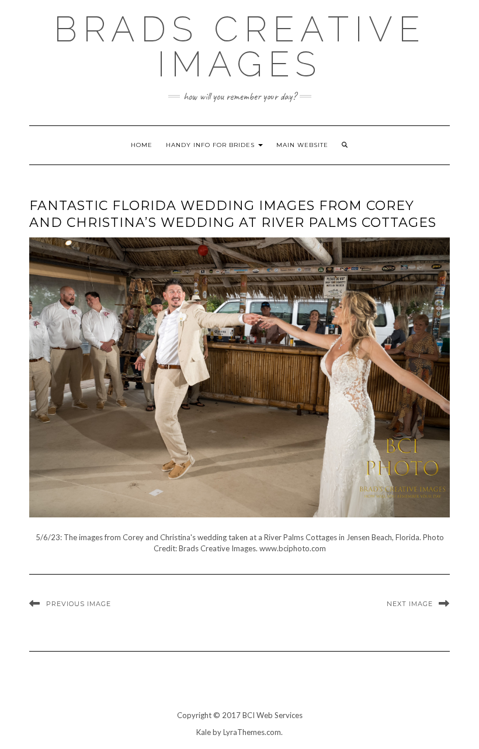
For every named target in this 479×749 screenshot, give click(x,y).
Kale (203, 732)
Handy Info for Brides (211, 145)
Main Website (302, 145)
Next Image (410, 604)
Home (141, 145)
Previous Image (78, 604)
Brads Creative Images (240, 47)
